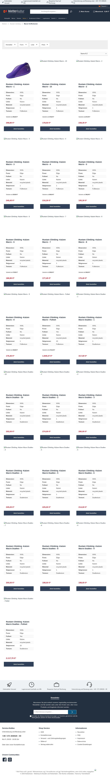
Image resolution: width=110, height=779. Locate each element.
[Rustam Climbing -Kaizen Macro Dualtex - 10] (19, 381)
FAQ (78, 735)
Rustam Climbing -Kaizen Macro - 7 (54, 241)
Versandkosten (50, 771)
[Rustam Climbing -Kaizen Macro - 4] (55, 148)
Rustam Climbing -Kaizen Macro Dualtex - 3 (90, 396)
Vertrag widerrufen (47, 744)
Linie (33, 45)
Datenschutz (81, 741)
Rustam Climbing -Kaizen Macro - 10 (54, 85)
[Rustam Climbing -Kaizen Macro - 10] (55, 70)
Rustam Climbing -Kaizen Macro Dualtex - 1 (90, 318)
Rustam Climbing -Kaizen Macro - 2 (90, 85)
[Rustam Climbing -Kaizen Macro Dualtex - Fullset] (19, 608)
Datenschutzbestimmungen (48, 716)
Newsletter (81, 732)
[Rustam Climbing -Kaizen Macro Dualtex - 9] (91, 532)
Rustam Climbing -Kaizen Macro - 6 (17, 241)
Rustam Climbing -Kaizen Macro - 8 (90, 241)
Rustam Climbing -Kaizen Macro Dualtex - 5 (54, 472)
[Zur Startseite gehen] (14, 11)
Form (22, 45)
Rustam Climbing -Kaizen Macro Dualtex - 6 (90, 472)
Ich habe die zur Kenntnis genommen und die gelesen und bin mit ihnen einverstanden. (54, 716)
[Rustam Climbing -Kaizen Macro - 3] (19, 148)
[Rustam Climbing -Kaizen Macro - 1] (19, 70)
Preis (44, 45)
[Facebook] (4, 759)
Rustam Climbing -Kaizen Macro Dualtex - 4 (17, 472)
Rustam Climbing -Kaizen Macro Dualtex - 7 (17, 547)
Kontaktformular (19, 744)
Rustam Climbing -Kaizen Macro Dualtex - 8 (54, 547)
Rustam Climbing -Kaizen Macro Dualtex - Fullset (17, 623)
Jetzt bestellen (18, 129)
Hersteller (9, 45)
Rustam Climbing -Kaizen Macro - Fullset (54, 318)
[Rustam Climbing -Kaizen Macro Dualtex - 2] (55, 381)
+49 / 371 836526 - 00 (11, 736)
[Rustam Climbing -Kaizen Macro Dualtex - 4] (19, 457)
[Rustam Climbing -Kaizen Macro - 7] (55, 226)
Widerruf (43, 741)
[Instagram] (9, 759)
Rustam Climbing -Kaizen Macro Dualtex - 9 (90, 547)
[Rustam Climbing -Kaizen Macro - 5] (91, 148)
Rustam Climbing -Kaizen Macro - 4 (54, 163)
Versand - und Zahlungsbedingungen (53, 738)
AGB (33, 717)
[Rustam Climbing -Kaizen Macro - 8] (91, 226)
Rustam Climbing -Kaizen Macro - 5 (90, 163)
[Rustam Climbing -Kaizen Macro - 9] (19, 304)
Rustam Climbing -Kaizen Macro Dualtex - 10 (17, 396)
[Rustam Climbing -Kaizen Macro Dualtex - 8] (55, 532)
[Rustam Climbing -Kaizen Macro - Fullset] (55, 304)
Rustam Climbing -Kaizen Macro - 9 (17, 318)
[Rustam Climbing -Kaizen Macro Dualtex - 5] (55, 457)
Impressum (81, 738)
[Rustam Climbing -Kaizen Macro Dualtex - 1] (91, 304)
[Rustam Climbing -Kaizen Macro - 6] (19, 226)
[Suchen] (70, 11)
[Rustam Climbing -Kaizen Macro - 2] (91, 70)
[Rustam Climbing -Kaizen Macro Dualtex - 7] (19, 532)
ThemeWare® (85, 773)
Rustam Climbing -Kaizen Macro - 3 (17, 163)
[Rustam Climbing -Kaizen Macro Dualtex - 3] (91, 381)
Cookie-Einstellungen (84, 744)
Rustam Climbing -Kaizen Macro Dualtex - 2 (54, 396)
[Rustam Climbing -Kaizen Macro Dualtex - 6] (91, 457)
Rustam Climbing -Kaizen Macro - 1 (17, 85)
